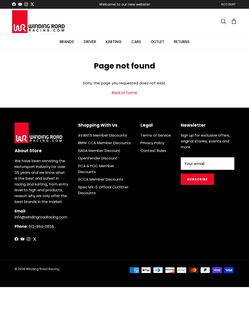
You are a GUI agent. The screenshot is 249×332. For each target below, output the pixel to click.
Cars (136, 41)
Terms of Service (156, 135)
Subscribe (197, 179)
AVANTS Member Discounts (102, 135)
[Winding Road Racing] (39, 21)
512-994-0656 (41, 226)
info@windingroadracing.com (41, 216)
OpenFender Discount (97, 158)
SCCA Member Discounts (100, 179)
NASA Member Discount (99, 150)
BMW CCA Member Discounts (104, 142)
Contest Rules (153, 150)
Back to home (124, 92)
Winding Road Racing (42, 269)
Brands (67, 41)
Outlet (157, 41)
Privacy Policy (152, 142)
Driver (90, 41)
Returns (182, 41)
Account (228, 4)
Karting (114, 41)
